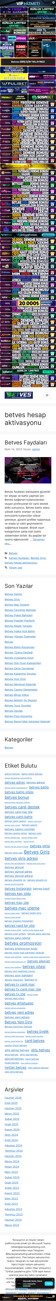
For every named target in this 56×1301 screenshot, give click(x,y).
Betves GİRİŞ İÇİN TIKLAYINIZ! (28, 61)
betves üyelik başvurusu (14, 1036)
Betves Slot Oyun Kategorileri (23, 663)
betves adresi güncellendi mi (16, 788)
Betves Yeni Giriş (18, 1022)
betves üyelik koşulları (34, 1036)
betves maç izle (17, 902)
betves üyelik (38, 1031)
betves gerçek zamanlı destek (16, 847)
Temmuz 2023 (14, 1214)
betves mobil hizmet (13, 917)
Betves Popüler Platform (20, 620)
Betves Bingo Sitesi (17, 695)
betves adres (15, 782)
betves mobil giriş (31, 913)
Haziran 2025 (13, 1108)
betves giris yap (13, 852)
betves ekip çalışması (13, 841)
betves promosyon (23, 943)
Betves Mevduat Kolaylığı (20, 684)
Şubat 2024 (12, 1177)
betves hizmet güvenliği (14, 884)
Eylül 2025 (11, 1103)
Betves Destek (14, 710)
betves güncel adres (18, 871)
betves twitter (32, 995)
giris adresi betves (17, 1050)
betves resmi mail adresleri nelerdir (24, 952)
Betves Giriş (38, 558)
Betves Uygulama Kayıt (19, 657)
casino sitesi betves (16, 1045)
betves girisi (40, 846)
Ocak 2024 (11, 1182)
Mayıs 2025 (12, 1113)
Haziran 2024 (13, 1156)
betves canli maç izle (19, 812)
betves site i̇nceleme (13, 967)
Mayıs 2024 (12, 1161)
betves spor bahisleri (19, 975)
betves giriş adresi (21, 858)
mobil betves (12, 1062)
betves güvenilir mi (15, 880)
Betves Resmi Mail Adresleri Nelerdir (27, 721)
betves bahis (39, 787)
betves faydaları (19, 558)
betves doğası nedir (29, 838)
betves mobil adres (12, 913)
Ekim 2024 (11, 1134)
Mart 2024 (11, 1172)
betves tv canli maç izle (23, 989)
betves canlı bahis (19, 817)
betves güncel (14, 867)
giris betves (40, 1050)
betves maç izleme (22, 908)
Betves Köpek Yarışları (18, 626)
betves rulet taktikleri (13, 957)
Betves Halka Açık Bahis (20, 631)
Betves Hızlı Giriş (15, 679)
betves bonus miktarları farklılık (17, 802)
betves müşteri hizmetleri (19, 920)
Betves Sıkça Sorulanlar (19, 668)
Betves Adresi (13, 594)
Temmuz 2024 (14, 1150)
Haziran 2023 (13, 1219)
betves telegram (14, 979)
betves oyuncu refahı (13, 930)
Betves (13, 553)
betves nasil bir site (20, 925)
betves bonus (17, 797)
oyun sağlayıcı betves (29, 1063)
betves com (34, 833)
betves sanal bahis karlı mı (15, 962)
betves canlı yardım (12, 825)
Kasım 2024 (12, 1129)
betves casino (29, 824)
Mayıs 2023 (12, 1225)
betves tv (31, 979)
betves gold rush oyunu (36, 863)
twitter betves (15, 1067)
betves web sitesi (14, 998)
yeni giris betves (14, 1071)
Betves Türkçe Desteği (19, 652)
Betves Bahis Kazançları (20, 647)
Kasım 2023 (12, 1193)
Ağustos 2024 (13, 1145)
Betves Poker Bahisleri (19, 615)
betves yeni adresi (17, 1017)
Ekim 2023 (11, 1198)
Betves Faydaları (26, 442)
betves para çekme (17, 938)
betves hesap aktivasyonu (21, 562)
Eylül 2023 (11, 1203)
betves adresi (35, 782)
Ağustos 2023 (13, 1209)
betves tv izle (15, 994)
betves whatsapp (19, 1003)
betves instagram (18, 888)
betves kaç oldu (18, 893)
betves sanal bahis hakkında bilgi (36, 957)
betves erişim (28, 841)
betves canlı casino (15, 821)
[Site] (28, 104)
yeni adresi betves (38, 1067)
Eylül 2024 (11, 1140)
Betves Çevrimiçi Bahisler (20, 610)
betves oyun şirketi (15, 933)
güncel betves (14, 1058)
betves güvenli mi (37, 880)
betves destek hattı (12, 838)
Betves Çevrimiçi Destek (18, 1026)
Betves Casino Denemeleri (21, 689)
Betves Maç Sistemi (17, 604)
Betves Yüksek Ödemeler (20, 636)
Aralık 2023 (12, 1188)
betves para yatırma (39, 933)
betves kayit (41, 888)
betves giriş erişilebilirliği (15, 863)
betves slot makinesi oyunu (20, 971)
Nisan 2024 (12, 1166)
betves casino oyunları (20, 829)
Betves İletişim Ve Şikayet (21, 700)
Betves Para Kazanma (18, 716)
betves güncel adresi (19, 875)
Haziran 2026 (13, 1097)
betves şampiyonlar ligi (14, 1041)
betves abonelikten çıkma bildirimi (18, 778)
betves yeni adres (19, 1012)
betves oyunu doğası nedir (33, 930)
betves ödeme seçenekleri (15, 1032)
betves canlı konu (35, 821)
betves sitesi (34, 966)
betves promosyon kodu (21, 948)
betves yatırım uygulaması (15, 1008)
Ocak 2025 (11, 1124)
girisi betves (11, 1054)
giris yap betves (29, 1054)
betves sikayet (38, 961)
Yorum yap (15, 567)
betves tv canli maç (20, 984)
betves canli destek (22, 807)
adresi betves (12, 773)
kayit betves (32, 1058)
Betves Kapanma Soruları (20, 673)
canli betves (35, 1040)
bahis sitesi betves (31, 773)
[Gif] (28, 166)
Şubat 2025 (12, 1119)
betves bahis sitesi (19, 792)
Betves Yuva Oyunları (18, 705)
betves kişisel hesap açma (15, 898)
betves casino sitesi (16, 833)
